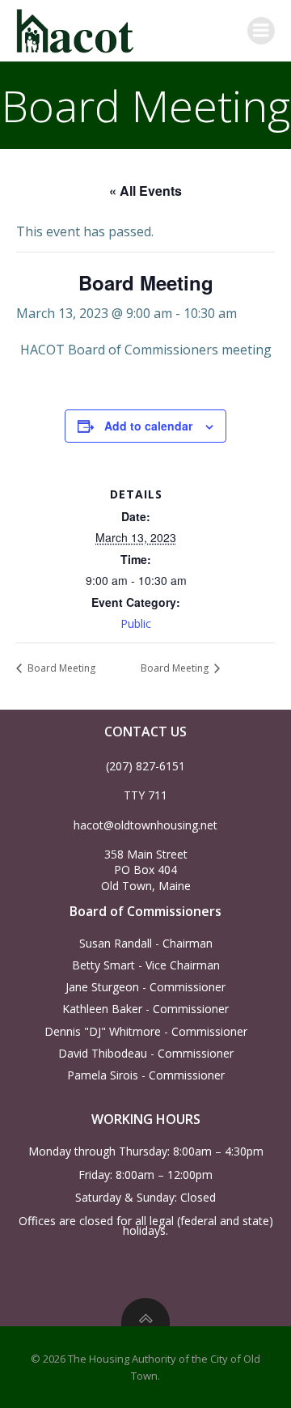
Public (135, 623)
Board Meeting (60, 668)
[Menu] (261, 31)
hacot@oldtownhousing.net (145, 825)
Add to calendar (148, 426)
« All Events (145, 190)
